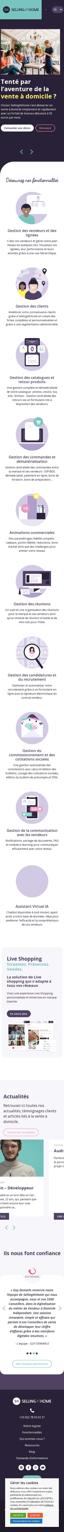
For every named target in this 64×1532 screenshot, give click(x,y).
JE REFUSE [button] (35, 1515)
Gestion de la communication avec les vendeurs (32, 832)
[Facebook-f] (28, 1467)
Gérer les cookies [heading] (24, 1483)
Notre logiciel (32, 1426)
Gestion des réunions (32, 604)
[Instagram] (35, 1467)
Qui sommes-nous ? (32, 1439)
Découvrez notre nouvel (26, 82)
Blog (32, 1452)
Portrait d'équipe (15, 1145)
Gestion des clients (32, 306)
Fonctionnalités (32, 1432)
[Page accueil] (21, 9)
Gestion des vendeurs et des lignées (32, 232)
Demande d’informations (32, 1458)
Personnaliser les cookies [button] (26, 1521)
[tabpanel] (32, 1306)
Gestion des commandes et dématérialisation (32, 459)
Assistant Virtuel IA (32, 906)
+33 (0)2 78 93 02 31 (32, 1417)
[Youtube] (43, 1467)
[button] (17, 133)
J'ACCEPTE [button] (18, 1515)
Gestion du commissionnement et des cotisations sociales (32, 755)
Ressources (32, 1445)
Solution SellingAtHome (40, 1145)
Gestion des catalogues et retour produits (32, 379)
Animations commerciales (32, 532)
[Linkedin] (21, 1467)
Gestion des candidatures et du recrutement (32, 677)
